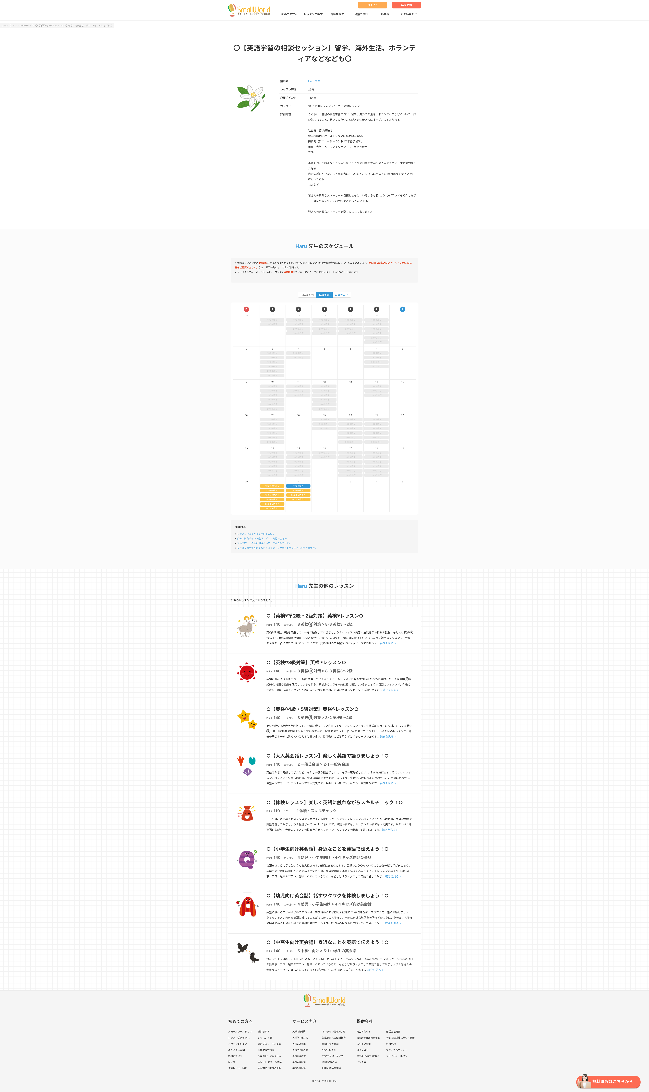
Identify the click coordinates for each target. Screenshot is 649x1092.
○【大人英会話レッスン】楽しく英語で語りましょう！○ (327, 756)
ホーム (5, 25)
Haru (301, 246)
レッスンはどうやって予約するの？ (256, 533)
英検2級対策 (299, 1043)
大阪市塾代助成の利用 (269, 1068)
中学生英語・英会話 (332, 1055)
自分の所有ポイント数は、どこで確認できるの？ (263, 538)
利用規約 (391, 1043)
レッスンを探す (313, 14)
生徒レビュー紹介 (237, 1068)
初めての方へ (289, 14)
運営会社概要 (393, 1031)
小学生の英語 (329, 1049)
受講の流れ (361, 14)
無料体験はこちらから (612, 1081)
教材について (235, 1055)
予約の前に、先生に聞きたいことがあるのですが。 (264, 543)
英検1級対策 (298, 1031)
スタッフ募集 (364, 1043)
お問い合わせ (409, 14)
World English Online (368, 1055)
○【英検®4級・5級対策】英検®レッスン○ (312, 709)
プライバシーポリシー (398, 1055)
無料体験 (406, 5)
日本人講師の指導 (331, 1068)
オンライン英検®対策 (333, 1031)
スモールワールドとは (240, 1031)
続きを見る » (388, 643)
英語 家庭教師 (329, 1062)
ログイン (372, 5)
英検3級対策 (299, 1055)
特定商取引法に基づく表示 (400, 1037)
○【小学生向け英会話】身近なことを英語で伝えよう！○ (327, 849)
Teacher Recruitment (368, 1037)
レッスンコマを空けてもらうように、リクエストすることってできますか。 (277, 548)
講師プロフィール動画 (269, 1043)
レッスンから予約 (22, 25)
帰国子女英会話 (330, 1043)
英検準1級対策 (300, 1037)
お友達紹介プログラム (269, 1055)
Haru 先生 (314, 81)
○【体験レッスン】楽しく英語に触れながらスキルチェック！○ (334, 802)
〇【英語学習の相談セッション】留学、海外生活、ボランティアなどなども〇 (73, 25)
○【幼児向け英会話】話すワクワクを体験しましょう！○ (327, 896)
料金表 (385, 14)
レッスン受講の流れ (238, 1037)
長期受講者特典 (266, 1049)
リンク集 (361, 1062)
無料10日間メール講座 (270, 1062)
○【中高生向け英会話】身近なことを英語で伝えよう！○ (327, 942)
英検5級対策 (299, 1068)
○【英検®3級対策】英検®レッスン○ (306, 662)
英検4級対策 (299, 1062)
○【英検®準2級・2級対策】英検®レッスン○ (314, 616)
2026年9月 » (342, 294)
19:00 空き (298, 486)
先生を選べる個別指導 (334, 1037)
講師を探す (337, 14)
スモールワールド (250, 10)
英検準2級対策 (300, 1049)
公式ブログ (362, 1049)
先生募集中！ (364, 1031)
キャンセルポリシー (396, 1049)
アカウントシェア (237, 1043)
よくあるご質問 (236, 1049)
